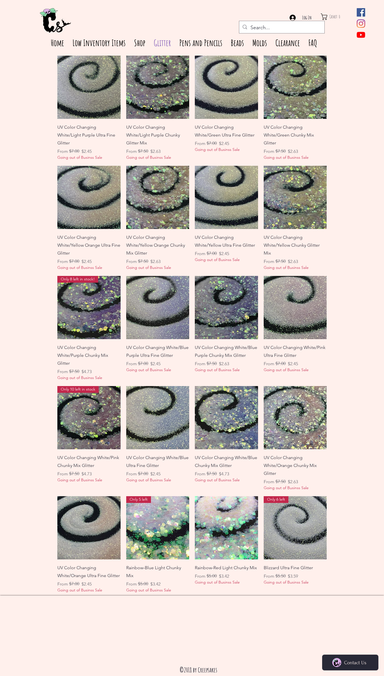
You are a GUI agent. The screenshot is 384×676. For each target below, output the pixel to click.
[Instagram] (361, 23)
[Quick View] (89, 87)
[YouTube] (361, 35)
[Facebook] (361, 12)
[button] (336, 16)
